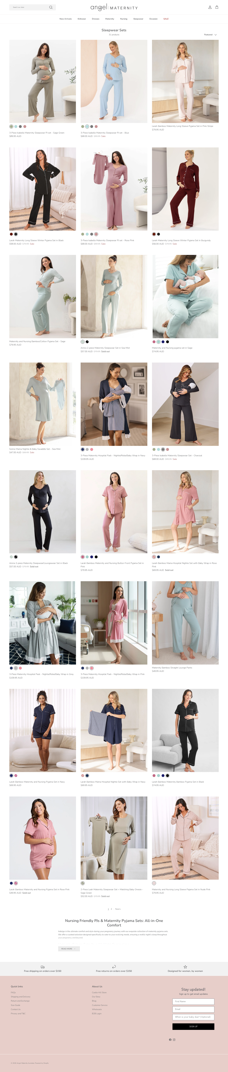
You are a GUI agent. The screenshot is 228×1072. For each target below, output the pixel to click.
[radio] (11, 127)
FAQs (13, 992)
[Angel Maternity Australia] (114, 7)
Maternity (109, 19)
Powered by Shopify (42, 1063)
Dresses (95, 19)
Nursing (123, 19)
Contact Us (15, 1009)
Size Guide (15, 1005)
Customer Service (99, 1005)
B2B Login (96, 1013)
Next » (118, 909)
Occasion (153, 19)
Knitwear (82, 19)
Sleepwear (138, 19)
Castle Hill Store (99, 992)
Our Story (96, 996)
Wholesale (97, 1009)
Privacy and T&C (18, 1013)
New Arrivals (66, 19)
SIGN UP (193, 1027)
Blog (94, 1001)
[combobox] (32, 7)
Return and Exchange (20, 1001)
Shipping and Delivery (20, 996)
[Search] (51, 7)
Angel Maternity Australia (25, 1063)
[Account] (209, 7)
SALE (166, 19)
